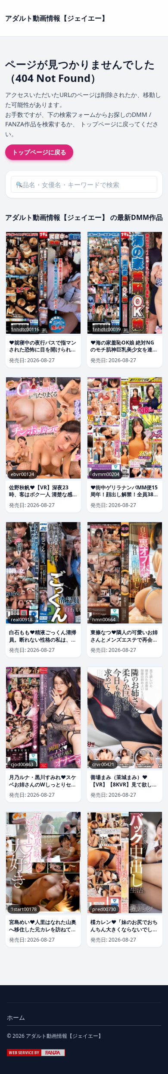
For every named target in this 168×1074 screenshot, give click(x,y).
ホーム (16, 1017)
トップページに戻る (39, 152)
